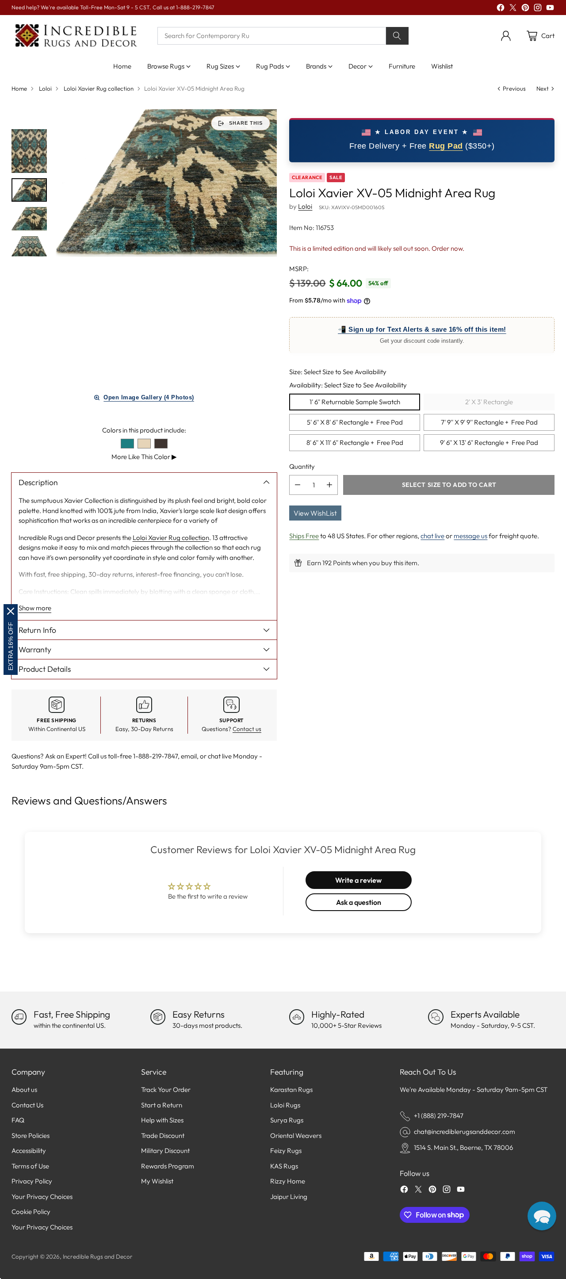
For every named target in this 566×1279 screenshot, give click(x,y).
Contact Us (27, 1105)
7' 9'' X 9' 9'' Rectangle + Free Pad (489, 422)
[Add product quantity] (329, 484)
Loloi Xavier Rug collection (99, 88)
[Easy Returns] (157, 1016)
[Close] (10, 611)
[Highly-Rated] (296, 1016)
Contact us (247, 728)
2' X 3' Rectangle (489, 402)
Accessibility (28, 1150)
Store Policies (30, 1135)
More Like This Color (144, 456)
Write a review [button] (358, 880)
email (189, 756)
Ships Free (304, 536)
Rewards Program (167, 1166)
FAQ (17, 1120)
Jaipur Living (288, 1196)
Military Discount (165, 1150)
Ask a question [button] (358, 902)
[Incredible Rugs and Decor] (75, 36)
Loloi (45, 88)
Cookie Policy (30, 1211)
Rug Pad (446, 146)
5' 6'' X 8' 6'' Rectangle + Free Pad (355, 422)
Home (19, 88)
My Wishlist (157, 1181)
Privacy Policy (31, 1181)
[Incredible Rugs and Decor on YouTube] (550, 9)
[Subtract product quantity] (298, 484)
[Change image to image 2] (29, 190)
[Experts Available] (435, 1016)
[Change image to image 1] (29, 151)
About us (24, 1089)
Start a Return (161, 1105)
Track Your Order (166, 1089)
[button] (542, 1216)
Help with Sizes (162, 1120)
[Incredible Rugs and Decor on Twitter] (513, 9)
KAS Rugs (284, 1166)
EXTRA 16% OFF (10, 646)
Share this (246, 123)
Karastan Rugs (291, 1089)
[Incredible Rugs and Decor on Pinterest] (525, 9)
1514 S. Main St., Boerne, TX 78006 (463, 1147)
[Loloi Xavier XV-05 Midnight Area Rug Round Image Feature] (166, 183)
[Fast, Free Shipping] (19, 1016)
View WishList (315, 513)
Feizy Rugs (286, 1150)
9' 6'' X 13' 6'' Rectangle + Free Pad (489, 442)
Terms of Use (30, 1166)
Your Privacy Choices (42, 1196)
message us (470, 536)
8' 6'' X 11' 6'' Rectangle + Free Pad (354, 442)
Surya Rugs (286, 1120)
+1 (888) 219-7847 (438, 1115)
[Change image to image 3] (29, 219)
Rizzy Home (287, 1181)
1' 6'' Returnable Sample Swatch (355, 402)
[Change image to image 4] (29, 246)
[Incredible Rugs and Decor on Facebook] (500, 9)
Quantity (302, 466)
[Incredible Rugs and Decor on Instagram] (537, 9)
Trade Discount (162, 1135)
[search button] (397, 36)
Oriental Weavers (295, 1135)
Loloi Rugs (285, 1105)
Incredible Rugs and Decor (98, 1256)
